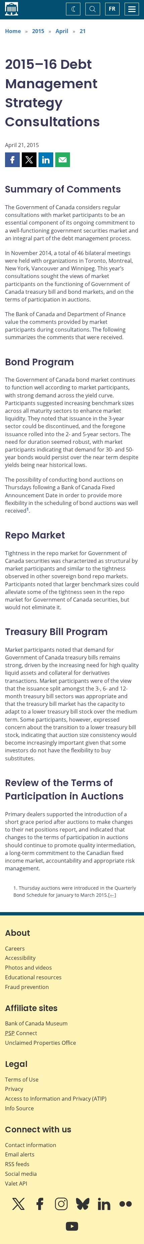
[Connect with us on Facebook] (40, 1208)
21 (83, 31)
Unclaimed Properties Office (40, 1042)
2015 (38, 31)
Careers (15, 948)
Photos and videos (28, 967)
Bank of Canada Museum (36, 1023)
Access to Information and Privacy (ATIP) (55, 1098)
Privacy (14, 1089)
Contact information (30, 1145)
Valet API (16, 1183)
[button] (12, 159)
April (62, 31)
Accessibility (20, 958)
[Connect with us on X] (19, 1208)
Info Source (19, 1108)
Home (13, 31)
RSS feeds (17, 1164)
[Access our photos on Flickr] (126, 1208)
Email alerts (19, 1154)
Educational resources (33, 977)
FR (112, 8)
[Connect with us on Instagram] (62, 1208)
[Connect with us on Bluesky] (83, 1208)
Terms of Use (22, 1079)
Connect (21, 1033)
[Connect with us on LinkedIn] (105, 1208)
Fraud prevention (27, 987)
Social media (21, 1173)
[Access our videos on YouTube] (72, 1231)
